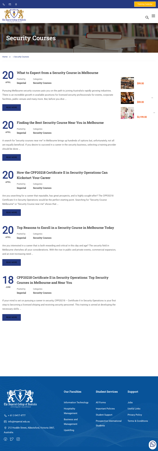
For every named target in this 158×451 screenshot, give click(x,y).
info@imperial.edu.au (19, 421)
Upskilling (69, 430)
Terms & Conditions (138, 421)
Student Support (104, 414)
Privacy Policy (135, 414)
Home (5, 57)
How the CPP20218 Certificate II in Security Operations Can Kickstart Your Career (62, 175)
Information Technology (76, 402)
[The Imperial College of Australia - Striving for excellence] (14, 15)
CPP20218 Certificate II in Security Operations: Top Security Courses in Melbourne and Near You (62, 280)
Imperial (21, 82)
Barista (141, 78)
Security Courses (42, 82)
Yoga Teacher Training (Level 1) (145, 112)
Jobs (130, 402)
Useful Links (134, 408)
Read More (11, 107)
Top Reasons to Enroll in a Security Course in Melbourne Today (65, 227)
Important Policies (105, 408)
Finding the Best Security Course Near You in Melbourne (60, 122)
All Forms (101, 402)
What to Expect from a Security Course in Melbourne (57, 73)
